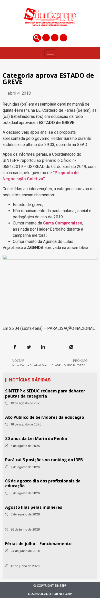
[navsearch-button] (37, 38)
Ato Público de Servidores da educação (44, 417)
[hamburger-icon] (50, 53)
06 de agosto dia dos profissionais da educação (43, 483)
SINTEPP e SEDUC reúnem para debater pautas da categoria (45, 393)
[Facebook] (46, 37)
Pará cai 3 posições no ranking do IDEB (44, 459)
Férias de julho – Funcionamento (38, 543)
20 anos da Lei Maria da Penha (36, 438)
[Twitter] (54, 37)
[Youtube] (63, 37)
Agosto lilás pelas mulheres (33, 507)
